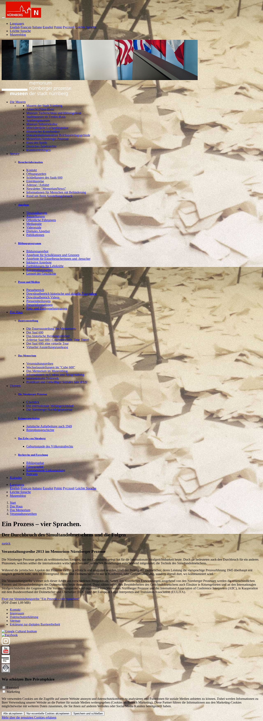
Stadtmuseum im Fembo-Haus (46, 116)
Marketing (13, 691)
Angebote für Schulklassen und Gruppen (52, 255)
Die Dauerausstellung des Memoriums (51, 328)
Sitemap (15, 620)
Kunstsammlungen (38, 150)
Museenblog (18, 34)
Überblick (32, 402)
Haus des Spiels (36, 142)
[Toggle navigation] (3, 17)
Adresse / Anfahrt (37, 185)
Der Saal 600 (34, 332)
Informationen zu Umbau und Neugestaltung (55, 374)
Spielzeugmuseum (38, 120)
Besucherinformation (30, 162)
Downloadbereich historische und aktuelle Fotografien (61, 293)
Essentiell (13, 687)
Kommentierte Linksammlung (45, 470)
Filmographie (35, 466)
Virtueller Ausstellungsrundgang (47, 347)
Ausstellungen (35, 216)
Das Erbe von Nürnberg (32, 438)
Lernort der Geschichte (41, 273)
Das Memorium (27, 355)
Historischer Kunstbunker (43, 131)
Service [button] (15, 153)
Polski (58, 27)
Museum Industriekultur (41, 124)
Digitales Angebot (38, 231)
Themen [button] (15, 386)
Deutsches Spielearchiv (41, 146)
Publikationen (35, 235)
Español (48, 27)
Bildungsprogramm (29, 243)
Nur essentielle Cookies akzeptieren (48, 713)
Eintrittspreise (35, 181)
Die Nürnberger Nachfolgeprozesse (49, 409)
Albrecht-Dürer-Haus (40, 109)
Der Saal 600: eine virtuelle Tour (47, 343)
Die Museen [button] (18, 102)
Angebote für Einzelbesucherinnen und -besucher (58, 258)
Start (13, 502)
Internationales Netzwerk (42, 378)
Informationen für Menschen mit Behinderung (56, 192)
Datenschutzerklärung (24, 617)
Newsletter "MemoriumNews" (46, 188)
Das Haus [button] (16, 312)
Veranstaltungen (36, 212)
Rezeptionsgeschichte (40, 430)
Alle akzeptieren (12, 713)
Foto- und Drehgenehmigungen (46, 308)
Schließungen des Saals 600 (44, 177)
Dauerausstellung (28, 320)
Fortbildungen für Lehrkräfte (44, 266)
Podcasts (32, 474)
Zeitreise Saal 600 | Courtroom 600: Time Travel (57, 340)
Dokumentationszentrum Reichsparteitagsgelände (58, 135)
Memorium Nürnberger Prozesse (47, 139)
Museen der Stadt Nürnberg (44, 105)
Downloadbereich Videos (42, 297)
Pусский (69, 27)
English (15, 27)
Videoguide (33, 227)
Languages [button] (17, 23)
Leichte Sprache (85, 27)
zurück (6, 543)
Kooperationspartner (39, 269)
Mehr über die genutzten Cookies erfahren (29, 717)
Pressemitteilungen (38, 301)
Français (26, 27)
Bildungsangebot (37, 251)
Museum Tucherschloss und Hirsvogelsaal (53, 113)
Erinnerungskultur (29, 418)
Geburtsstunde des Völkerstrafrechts (49, 446)
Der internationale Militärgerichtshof (49, 406)
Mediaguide (34, 223)
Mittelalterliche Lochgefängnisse (47, 128)
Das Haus (16, 506)
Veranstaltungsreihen (39, 363)
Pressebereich (35, 290)
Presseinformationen (39, 304)
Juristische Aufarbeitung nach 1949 (49, 426)
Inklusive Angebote (39, 262)
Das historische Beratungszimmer (48, 336)
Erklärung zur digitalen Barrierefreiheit (35, 624)
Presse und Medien (29, 281)
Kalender (16, 477)
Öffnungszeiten (36, 174)
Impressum (17, 613)
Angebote (23, 204)
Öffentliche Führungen (41, 220)
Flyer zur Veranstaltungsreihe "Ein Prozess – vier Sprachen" (41, 599)
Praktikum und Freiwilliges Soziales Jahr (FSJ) (56, 382)
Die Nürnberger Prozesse (32, 394)
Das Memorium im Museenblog (47, 371)
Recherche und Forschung (33, 454)
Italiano (37, 27)
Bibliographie (35, 463)
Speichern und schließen (88, 713)
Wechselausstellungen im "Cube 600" (50, 367)
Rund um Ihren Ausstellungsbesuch (49, 196)
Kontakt (31, 170)
